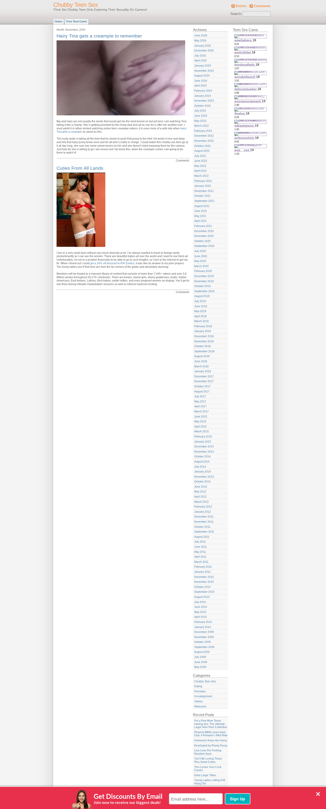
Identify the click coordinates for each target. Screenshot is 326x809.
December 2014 (204, 446)
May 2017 (200, 401)
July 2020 (200, 251)
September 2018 (204, 351)
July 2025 (200, 55)
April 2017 (200, 406)
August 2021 (202, 206)
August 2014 (202, 461)
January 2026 (202, 45)
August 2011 (201, 536)
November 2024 (204, 70)
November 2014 (204, 451)
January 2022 (202, 185)
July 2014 (200, 466)
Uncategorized (203, 696)
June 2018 (200, 361)
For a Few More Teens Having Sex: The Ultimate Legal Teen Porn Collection (210, 724)
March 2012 (201, 501)
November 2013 (204, 476)
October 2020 (202, 241)
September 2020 (204, 246)
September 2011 (204, 531)
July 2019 (200, 301)
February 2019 (203, 326)
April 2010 (200, 616)
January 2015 (202, 441)
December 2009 (204, 632)
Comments (262, 6)
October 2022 (202, 146)
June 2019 (200, 306)
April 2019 (200, 316)
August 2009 (202, 651)
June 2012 (200, 486)
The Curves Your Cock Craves (207, 769)
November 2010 (204, 581)
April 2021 (200, 220)
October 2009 (202, 642)
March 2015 (201, 431)
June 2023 (200, 115)
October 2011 (202, 526)
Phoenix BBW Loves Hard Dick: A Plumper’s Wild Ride (211, 734)
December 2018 (204, 336)
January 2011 (202, 571)
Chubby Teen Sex (75, 5)
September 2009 (204, 647)
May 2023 (200, 120)
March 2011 (201, 561)
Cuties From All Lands (80, 168)
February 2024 (203, 90)
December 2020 (204, 231)
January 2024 (202, 95)
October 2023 (202, 105)
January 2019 (202, 331)
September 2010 (204, 591)
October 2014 (202, 456)
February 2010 (203, 622)
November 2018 (204, 341)
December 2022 (204, 135)
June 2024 (200, 80)
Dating (198, 686)
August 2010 (202, 596)
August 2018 (202, 356)
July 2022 (200, 155)
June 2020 (200, 256)
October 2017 (202, 386)
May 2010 (200, 612)
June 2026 (200, 35)
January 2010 (202, 627)
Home (58, 21)
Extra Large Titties (205, 775)
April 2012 (200, 496)
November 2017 (204, 381)
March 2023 (201, 125)
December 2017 (204, 376)
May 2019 (200, 311)
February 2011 (203, 566)
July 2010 (200, 602)
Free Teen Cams (76, 21)
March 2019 (201, 321)
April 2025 (200, 60)
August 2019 (202, 296)
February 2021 (203, 226)
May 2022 (200, 165)
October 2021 (202, 195)
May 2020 (200, 261)
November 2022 (204, 140)
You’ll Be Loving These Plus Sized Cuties (208, 760)
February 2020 (203, 271)
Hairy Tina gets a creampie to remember (99, 35)
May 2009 (200, 667)
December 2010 (204, 577)
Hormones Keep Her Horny (210, 740)
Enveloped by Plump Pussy (210, 745)
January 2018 (202, 371)
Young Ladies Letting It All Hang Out (209, 782)
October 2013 (202, 481)
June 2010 (200, 606)
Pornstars (200, 691)
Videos (198, 701)
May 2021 (200, 216)
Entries (241, 6)
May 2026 (200, 40)
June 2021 (200, 211)
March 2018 (201, 366)
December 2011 (204, 516)
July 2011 (200, 541)
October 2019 (202, 286)
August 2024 (202, 75)
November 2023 (204, 100)
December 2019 (204, 276)
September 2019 (204, 291)
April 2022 (200, 170)
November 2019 (204, 281)
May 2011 (200, 551)
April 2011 (200, 556)
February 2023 (203, 130)
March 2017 (201, 411)
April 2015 (200, 426)
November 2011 (204, 521)
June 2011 (200, 546)
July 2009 (200, 657)
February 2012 (203, 506)
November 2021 (204, 191)
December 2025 (204, 50)
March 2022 (201, 175)
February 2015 (203, 436)
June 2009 (200, 662)
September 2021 (204, 201)
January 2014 (202, 471)
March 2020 (201, 266)
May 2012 (200, 491)
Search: (236, 14)
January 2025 (202, 65)
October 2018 (202, 346)
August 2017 (202, 391)
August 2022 (202, 150)
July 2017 (200, 396)
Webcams (200, 706)
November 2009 (204, 637)
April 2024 (200, 85)
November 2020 (204, 236)
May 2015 (200, 421)
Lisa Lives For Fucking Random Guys (207, 752)
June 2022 (200, 160)
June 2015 (200, 416)
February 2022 (203, 181)
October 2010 (202, 587)
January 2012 (202, 511)
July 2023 (200, 110)
